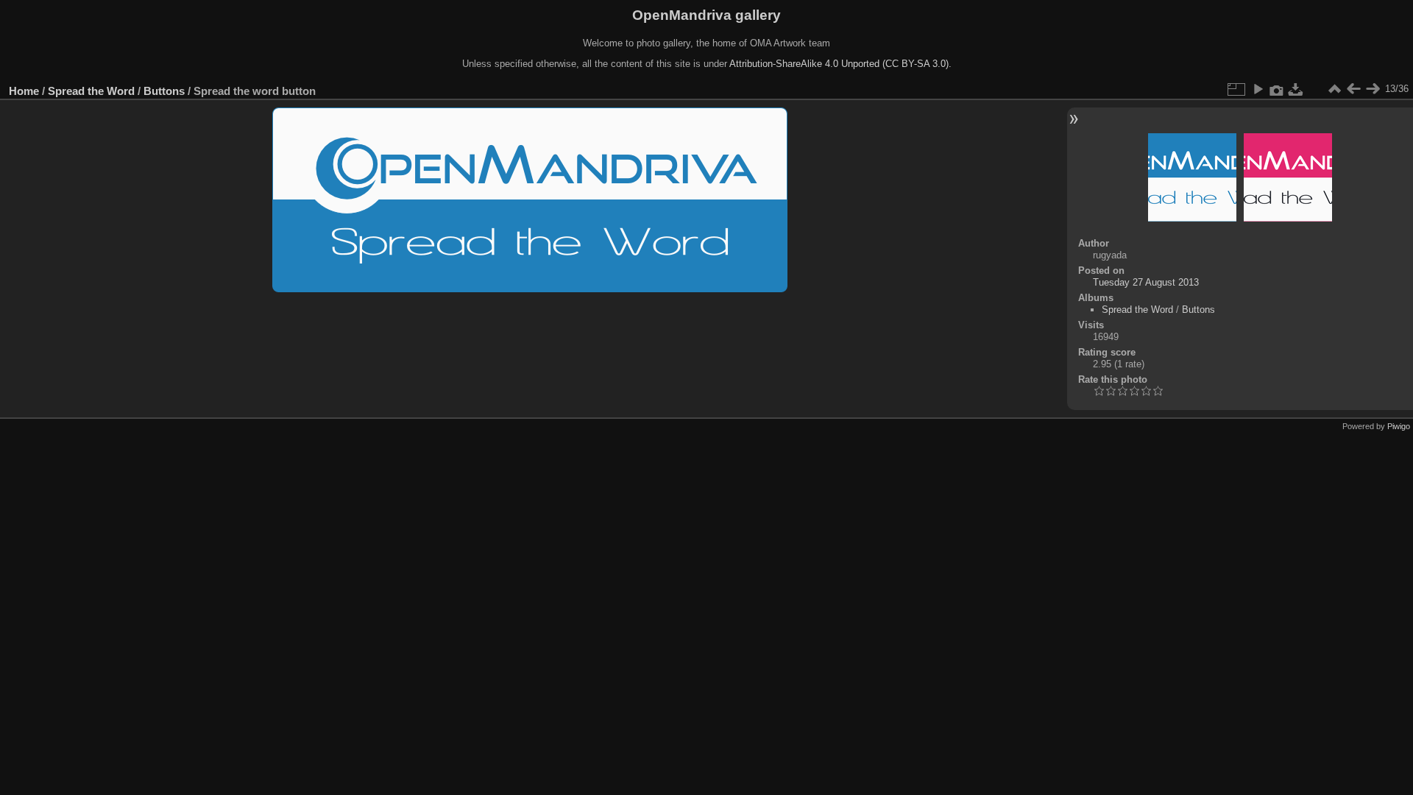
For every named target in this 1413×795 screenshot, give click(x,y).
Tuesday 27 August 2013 (1146, 282)
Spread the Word (91, 91)
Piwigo (1398, 426)
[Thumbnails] (1334, 89)
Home (24, 91)
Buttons (164, 91)
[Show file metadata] (1276, 89)
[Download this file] (1296, 89)
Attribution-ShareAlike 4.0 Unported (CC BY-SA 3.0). (840, 63)
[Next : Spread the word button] (1372, 89)
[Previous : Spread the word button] (1353, 89)
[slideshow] (1257, 89)
